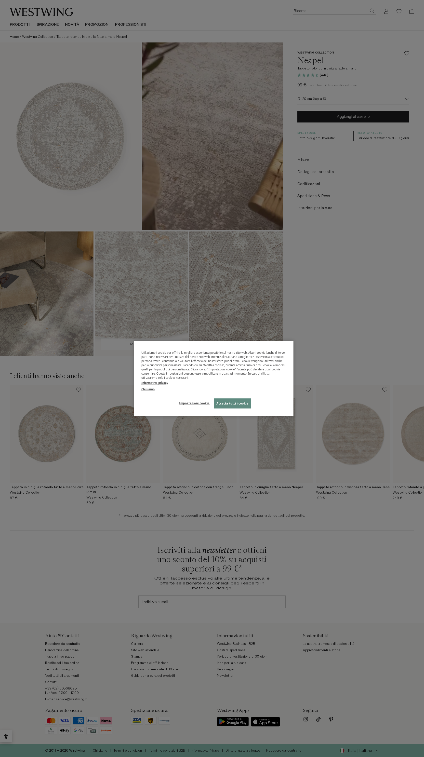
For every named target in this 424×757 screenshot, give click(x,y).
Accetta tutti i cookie (232, 403)
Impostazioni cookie (194, 403)
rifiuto (265, 374)
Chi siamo (148, 389)
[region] (213, 378)
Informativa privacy (154, 383)
